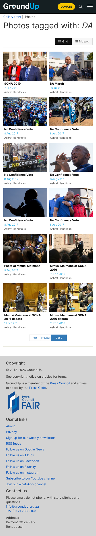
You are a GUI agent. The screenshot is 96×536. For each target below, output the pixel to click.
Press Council (60, 383)
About (10, 426)
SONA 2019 (12, 83)
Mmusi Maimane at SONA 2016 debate (22, 317)
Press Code (37, 387)
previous (45, 337)
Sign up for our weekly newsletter (30, 438)
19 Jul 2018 (57, 88)
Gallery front (12, 17)
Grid (64, 41)
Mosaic (83, 41)
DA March (57, 83)
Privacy (11, 432)
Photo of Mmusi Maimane (22, 266)
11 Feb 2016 (57, 274)
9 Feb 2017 (11, 270)
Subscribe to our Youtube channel (30, 478)
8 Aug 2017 (11, 133)
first (35, 337)
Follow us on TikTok (20, 455)
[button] (90, 6)
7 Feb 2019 (11, 88)
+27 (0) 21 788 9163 (21, 511)
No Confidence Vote (18, 129)
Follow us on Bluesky (21, 467)
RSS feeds (13, 443)
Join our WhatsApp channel (26, 484)
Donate (66, 6)
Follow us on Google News (25, 449)
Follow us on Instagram (22, 472)
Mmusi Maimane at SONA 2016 (68, 267)
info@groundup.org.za (22, 506)
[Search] (80, 6)
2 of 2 (59, 337)
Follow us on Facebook (22, 461)
